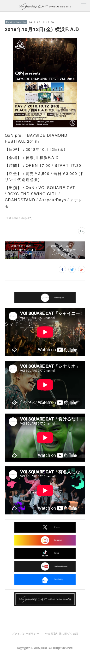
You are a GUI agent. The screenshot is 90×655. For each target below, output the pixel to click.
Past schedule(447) (18, 218)
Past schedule (16, 22)
